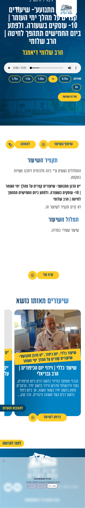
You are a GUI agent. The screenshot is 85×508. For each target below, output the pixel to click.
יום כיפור (52, 354)
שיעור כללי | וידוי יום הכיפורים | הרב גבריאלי (47, 371)
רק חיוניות (41, 486)
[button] (17, 8)
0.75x (65, 79)
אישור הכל (52, 486)
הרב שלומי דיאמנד (42, 53)
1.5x (28, 79)
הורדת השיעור (69, 97)
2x (76, 87)
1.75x (15, 79)
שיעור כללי (68, 354)
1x (53, 79)
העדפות (31, 486)
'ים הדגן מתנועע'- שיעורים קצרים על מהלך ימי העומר (46, 358)
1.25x (41, 79)
